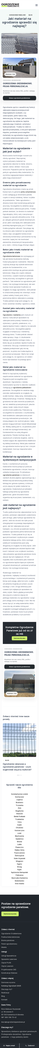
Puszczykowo (19, 853)
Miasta (4, 947)
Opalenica (19, 839)
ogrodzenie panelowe (11, 475)
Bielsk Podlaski (19, 816)
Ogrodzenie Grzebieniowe (11, 933)
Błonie (19, 841)
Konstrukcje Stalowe (9, 973)
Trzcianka (19, 805)
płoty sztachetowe (28, 192)
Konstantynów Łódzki (19, 794)
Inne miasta (19, 883)
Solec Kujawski (19, 858)
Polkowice (19, 875)
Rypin (19, 869)
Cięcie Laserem (7, 966)
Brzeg (19, 867)
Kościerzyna (19, 830)
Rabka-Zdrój (19, 850)
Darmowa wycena (10, 914)
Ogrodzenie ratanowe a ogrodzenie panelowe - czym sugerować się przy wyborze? (17, 767)
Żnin (19, 808)
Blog (30, 15)
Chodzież (19, 827)
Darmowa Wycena (19, 638)
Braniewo (19, 802)
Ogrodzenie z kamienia (12, 315)
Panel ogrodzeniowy (9, 944)
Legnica (20, 799)
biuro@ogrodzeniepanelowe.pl (13, 1022)
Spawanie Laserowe (9, 959)
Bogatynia (19, 811)
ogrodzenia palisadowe (22, 387)
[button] (19, 775)
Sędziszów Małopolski (19, 872)
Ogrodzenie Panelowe (17, 15)
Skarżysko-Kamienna (19, 878)
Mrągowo (19, 861)
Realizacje (5, 993)
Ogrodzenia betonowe (11, 256)
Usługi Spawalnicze (8, 956)
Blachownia (19, 836)
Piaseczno (19, 847)
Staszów (19, 813)
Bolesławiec (19, 881)
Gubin (19, 825)
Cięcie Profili (6, 963)
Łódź (19, 833)
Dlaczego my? (6, 989)
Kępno (19, 864)
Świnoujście (19, 855)
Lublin (19, 844)
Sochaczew (19, 797)
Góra (19, 822)
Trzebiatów (19, 819)
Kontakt (4, 999)
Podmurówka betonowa (10, 937)
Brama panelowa (7, 940)
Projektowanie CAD (8, 969)
